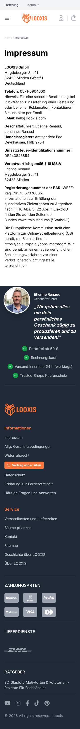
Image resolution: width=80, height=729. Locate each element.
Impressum (13, 437)
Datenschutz (14, 475)
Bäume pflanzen (17, 527)
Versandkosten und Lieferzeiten (30, 519)
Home (8, 37)
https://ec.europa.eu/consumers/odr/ (35, 244)
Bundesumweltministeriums (27, 220)
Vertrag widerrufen (26, 465)
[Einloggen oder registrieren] (61, 18)
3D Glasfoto (14, 682)
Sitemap (11, 545)
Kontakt (33, 5)
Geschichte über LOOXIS (24, 554)
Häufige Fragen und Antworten (30, 493)
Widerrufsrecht (16, 455)
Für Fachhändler (32, 687)
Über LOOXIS (15, 563)
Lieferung (11, 5)
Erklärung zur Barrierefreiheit (28, 484)
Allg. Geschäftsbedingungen (27, 446)
